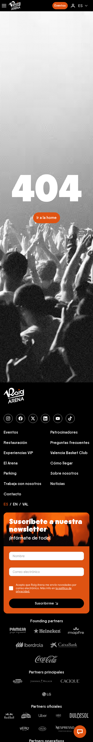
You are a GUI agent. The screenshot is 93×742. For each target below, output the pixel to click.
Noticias (57, 484)
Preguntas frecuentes (69, 443)
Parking (10, 473)
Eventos (11, 432)
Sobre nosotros (64, 473)
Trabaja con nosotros (22, 484)
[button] (60, 5)
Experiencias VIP (18, 453)
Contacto (12, 494)
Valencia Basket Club (69, 453)
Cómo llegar (61, 463)
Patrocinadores (64, 432)
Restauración (15, 443)
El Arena (11, 463)
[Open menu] (4, 5)
